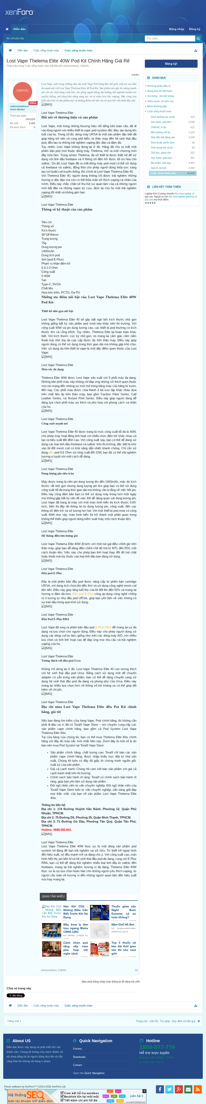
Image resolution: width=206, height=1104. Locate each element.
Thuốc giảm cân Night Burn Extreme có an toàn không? (123, 912)
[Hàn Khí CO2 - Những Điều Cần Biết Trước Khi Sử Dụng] (51, 912)
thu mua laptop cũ (185, 193)
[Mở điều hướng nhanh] (195, 50)
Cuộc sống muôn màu (37, 65)
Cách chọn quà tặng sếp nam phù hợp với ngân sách (75, 948)
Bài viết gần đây (15, 38)
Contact (77, 1065)
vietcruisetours (71, 65)
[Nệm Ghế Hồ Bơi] (99, 931)
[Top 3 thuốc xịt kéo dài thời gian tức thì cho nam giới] (99, 949)
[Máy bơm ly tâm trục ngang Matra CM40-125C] (51, 931)
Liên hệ (153, 1021)
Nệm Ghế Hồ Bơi (122, 924)
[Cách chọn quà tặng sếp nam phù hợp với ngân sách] (51, 949)
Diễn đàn (19, 29)
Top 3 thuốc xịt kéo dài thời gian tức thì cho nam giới (123, 948)
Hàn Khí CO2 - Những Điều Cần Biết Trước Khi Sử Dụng (75, 912)
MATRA (71, 935)
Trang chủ (141, 1021)
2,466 (32, 123)
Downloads (79, 1056)
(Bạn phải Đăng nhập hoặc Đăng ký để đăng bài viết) (111, 981)
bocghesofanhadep (126, 928)
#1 (136, 970)
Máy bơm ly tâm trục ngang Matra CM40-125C (75, 928)
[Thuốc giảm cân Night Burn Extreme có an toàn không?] (99, 912)
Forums (77, 1048)
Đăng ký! (171, 63)
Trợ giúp (165, 1021)
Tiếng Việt (13, 1021)
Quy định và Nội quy (184, 1021)
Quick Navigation (94, 1073)
